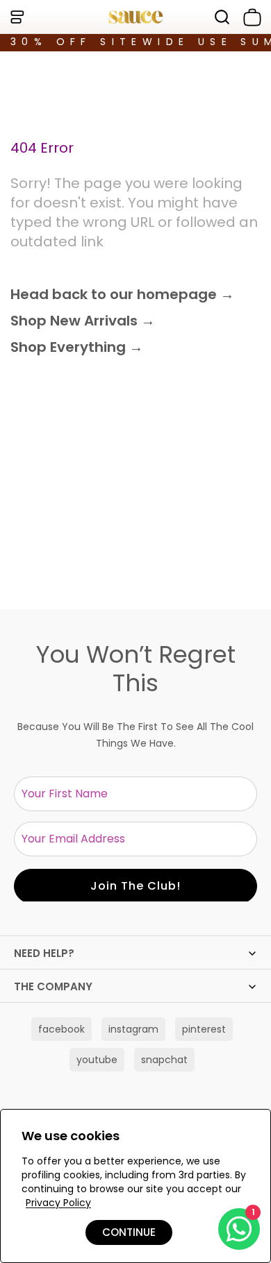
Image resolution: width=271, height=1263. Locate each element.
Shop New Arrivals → (82, 320)
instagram (133, 1029)
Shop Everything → (76, 347)
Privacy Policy (58, 1203)
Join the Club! (135, 886)
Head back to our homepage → (122, 294)
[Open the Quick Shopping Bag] (249, 17)
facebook (61, 1029)
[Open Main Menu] (16, 17)
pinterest (204, 1029)
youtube (96, 1060)
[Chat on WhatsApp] (239, 1229)
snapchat (164, 1060)
